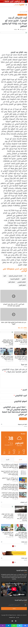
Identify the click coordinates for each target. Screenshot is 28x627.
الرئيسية (24, 12)
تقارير (20, 12)
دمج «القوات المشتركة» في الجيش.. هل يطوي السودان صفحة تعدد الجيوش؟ (21, 357)
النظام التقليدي (21, 282)
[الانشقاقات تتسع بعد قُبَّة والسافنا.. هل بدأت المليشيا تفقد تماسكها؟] (20, 335)
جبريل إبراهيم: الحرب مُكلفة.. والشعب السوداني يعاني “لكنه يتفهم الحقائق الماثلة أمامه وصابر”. (21, 534)
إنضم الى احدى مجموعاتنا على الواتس (15, 270)
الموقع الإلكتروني (20, 401)
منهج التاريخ (22, 285)
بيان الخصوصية (12, 617)
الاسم (24, 389)
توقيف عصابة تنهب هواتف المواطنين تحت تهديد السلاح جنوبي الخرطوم (7, 515)
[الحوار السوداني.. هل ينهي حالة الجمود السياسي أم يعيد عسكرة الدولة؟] (6, 351)
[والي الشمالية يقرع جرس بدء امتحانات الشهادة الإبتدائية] (7, 527)
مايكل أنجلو (11, 282)
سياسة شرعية (20, 15)
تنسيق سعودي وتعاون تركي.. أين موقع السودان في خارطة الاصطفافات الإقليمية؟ (7, 342)
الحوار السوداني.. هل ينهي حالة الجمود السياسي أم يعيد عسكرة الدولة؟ (7, 357)
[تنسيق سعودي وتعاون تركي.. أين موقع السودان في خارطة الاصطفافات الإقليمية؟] (6, 335)
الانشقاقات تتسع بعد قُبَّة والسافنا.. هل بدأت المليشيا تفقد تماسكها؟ (21, 341)
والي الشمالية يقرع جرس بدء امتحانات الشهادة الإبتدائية (7, 533)
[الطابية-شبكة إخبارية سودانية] (18, 5)
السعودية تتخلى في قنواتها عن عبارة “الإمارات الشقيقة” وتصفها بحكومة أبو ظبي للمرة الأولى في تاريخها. (9, 465)
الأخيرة (7, 460)
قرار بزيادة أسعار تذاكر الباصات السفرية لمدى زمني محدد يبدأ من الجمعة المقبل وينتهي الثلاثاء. (9, 472)
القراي (23, 279)
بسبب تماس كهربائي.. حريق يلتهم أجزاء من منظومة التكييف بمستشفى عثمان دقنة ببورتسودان (22, 517)
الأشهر (20, 460)
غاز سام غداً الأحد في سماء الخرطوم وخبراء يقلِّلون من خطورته (10, 479)
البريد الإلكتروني (20, 395)
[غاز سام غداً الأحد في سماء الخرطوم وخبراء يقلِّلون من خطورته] (23, 480)
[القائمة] (26, 5)
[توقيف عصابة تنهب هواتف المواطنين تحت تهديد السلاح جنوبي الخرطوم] (7, 509)
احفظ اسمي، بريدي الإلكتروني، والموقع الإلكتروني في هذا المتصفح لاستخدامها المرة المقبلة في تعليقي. (14, 411)
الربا (4, 276)
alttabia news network (21, 615)
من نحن (17, 617)
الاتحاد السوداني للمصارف (15, 276)
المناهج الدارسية (14, 279)
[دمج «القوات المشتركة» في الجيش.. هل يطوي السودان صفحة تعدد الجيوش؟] (20, 351)
